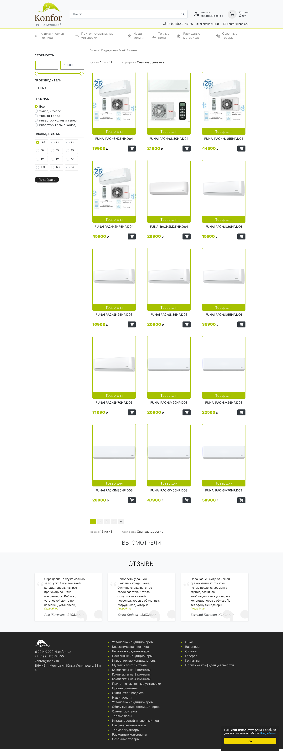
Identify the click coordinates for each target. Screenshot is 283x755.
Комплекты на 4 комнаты (131, 679)
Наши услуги (138, 35)
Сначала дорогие (150, 531)
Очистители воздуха (128, 693)
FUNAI (42, 88)
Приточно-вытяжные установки (97, 35)
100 (43, 166)
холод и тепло (50, 111)
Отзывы (191, 651)
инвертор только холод (57, 125)
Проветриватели (125, 688)
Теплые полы (163, 35)
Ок (250, 740)
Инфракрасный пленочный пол (135, 720)
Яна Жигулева (54, 615)
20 (57, 141)
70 (72, 158)
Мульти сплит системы (129, 665)
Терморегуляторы (125, 730)
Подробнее (267, 732)
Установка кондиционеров (132, 642)
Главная (94, 50)
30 (42, 150)
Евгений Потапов (204, 615)
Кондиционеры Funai (113, 50)
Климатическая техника (52, 35)
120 (58, 166)
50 (42, 158)
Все (42, 106)
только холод (49, 116)
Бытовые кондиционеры (131, 651)
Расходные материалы (191, 35)
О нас (189, 642)
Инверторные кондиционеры (134, 660)
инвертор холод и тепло (58, 120)
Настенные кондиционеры (132, 656)
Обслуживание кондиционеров (136, 707)
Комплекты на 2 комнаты (131, 670)
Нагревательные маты (129, 725)
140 (73, 166)
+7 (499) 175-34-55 (49, 656)
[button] (132, 149)
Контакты (192, 660)
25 (72, 141)
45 (72, 150)
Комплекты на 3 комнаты (131, 674)
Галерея (191, 656)
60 (57, 158)
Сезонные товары (229, 35)
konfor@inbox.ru (237, 23)
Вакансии (192, 647)
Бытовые (132, 50)
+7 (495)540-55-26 (180, 23)
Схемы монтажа (124, 711)
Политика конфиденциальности (209, 665)
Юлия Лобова (127, 615)
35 (57, 150)
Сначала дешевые (150, 62)
